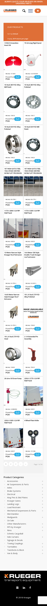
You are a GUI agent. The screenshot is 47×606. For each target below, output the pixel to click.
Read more (17, 77)
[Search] (23, 11)
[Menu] (29, 11)
